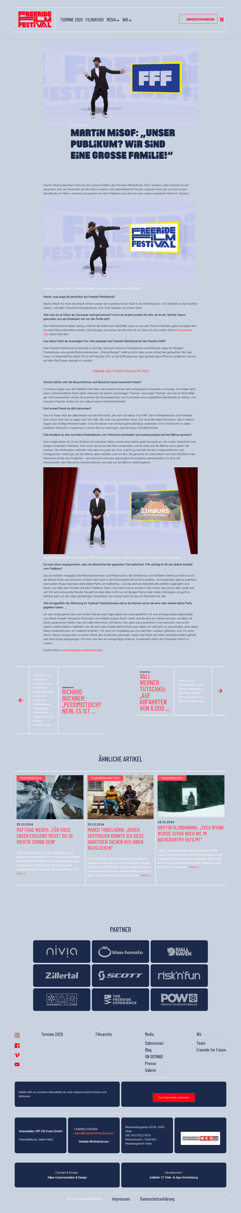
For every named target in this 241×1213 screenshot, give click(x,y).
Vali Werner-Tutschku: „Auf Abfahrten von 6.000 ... (155, 692)
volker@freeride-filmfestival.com (94, 1133)
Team (201, 1043)
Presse (150, 1063)
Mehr (20, 873)
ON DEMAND (154, 1056)
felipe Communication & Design (67, 1177)
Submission (154, 1043)
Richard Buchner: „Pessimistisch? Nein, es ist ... (81, 701)
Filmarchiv (95, 19)
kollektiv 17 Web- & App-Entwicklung (174, 1177)
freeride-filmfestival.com (94, 1141)
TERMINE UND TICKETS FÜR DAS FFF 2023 (120, 371)
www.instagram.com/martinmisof (81, 650)
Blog (148, 1049)
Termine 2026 (71, 19)
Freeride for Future (211, 1049)
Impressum (121, 1199)
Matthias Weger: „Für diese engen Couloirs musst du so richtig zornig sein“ (45, 836)
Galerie (150, 1070)
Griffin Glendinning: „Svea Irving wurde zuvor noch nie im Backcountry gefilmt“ (191, 833)
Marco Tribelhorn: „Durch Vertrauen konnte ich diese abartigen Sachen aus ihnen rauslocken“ (116, 839)
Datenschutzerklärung (157, 1199)
